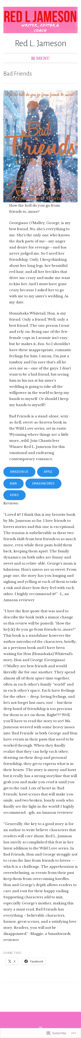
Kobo (14, 495)
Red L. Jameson (40, 43)
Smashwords (43, 483)
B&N (13, 483)
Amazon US (19, 471)
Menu (43, 58)
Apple (48, 471)
